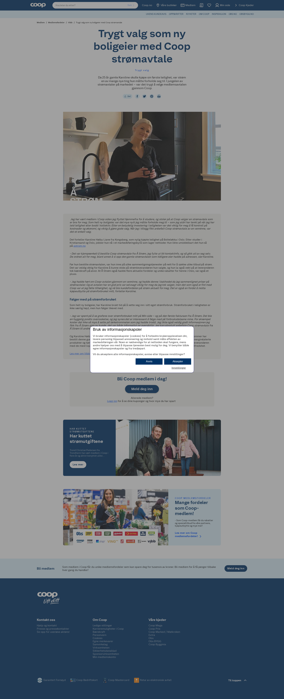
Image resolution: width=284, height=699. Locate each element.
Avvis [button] (149, 361)
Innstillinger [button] (179, 367)
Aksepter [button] (178, 361)
